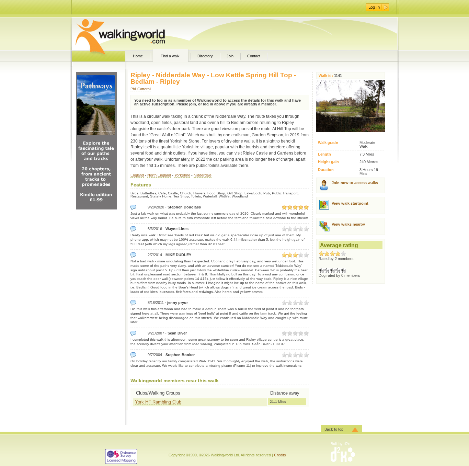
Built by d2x (340, 444)
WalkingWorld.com (132, 33)
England (137, 175)
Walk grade (328, 143)
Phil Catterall (140, 89)
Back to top (333, 429)
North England (159, 175)
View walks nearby (348, 224)
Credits (280, 455)
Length (324, 154)
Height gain (328, 162)
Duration (326, 170)
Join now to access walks (355, 183)
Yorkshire (182, 175)
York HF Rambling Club (158, 402)
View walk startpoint (350, 203)
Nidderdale (202, 175)
